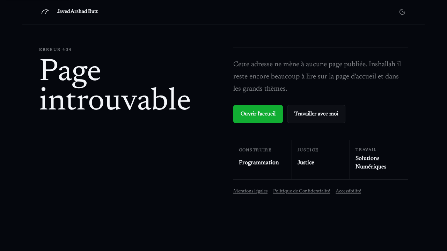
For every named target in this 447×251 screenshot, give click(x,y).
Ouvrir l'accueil (258, 114)
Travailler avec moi (316, 114)
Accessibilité (348, 191)
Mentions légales (250, 191)
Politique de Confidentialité (301, 191)
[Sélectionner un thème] (402, 11)
